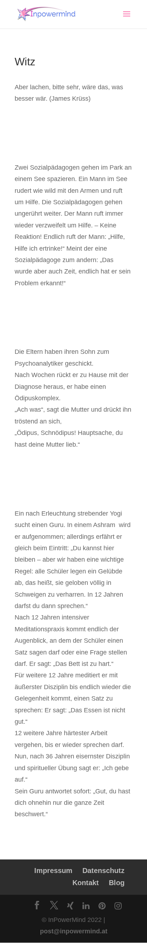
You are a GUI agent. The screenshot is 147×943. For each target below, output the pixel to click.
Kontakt (85, 883)
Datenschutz (103, 870)
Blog (117, 883)
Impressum (53, 870)
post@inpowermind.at (73, 931)
